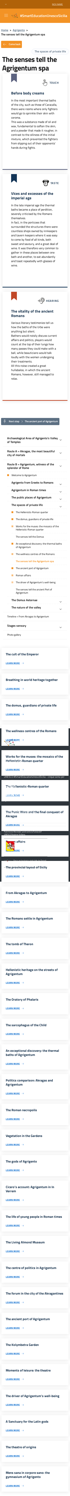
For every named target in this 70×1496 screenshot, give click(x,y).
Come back (14, 44)
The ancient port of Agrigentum (32, 568)
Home (4, 30)
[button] (6, 4)
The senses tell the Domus (30, 536)
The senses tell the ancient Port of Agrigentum (34, 591)
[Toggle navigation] (6, 15)
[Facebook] (6, 800)
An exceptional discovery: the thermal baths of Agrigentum (39, 545)
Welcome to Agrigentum (24, 475)
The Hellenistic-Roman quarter (32, 512)
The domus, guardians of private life (34, 519)
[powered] (62, 824)
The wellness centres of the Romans (35, 554)
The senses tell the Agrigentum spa (35, 561)
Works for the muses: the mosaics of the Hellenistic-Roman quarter (37, 528)
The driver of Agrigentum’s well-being (35, 582)
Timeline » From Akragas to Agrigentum (28, 616)
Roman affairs (23, 575)
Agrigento (19, 30)
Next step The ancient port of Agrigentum (33, 421)
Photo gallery (14, 634)
